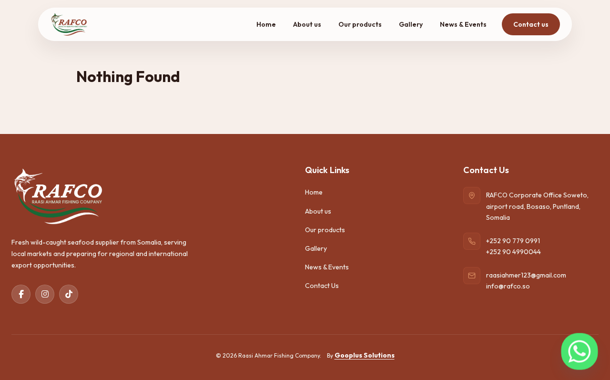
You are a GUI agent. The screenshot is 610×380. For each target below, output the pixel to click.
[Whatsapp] (579, 351)
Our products (360, 24)
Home (266, 24)
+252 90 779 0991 (513, 240)
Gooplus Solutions (365, 355)
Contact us (531, 24)
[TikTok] (68, 294)
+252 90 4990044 (513, 251)
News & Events (463, 24)
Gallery (411, 24)
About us (307, 24)
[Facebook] (20, 294)
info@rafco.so (508, 286)
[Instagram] (44, 294)
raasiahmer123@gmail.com (526, 275)
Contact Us (322, 285)
